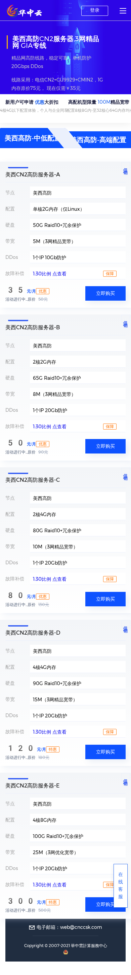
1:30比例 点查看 (50, 274)
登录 (94, 10)
